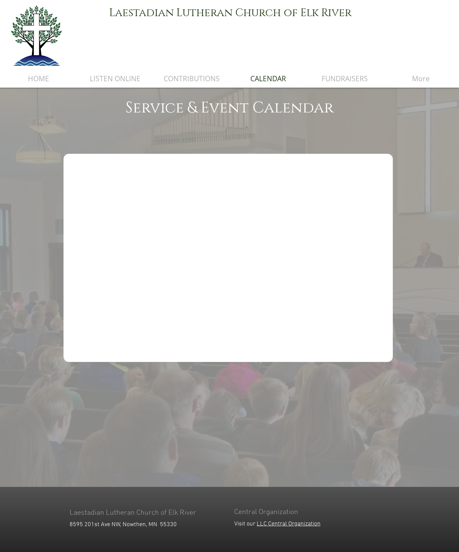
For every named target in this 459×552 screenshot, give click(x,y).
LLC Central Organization (289, 523)
